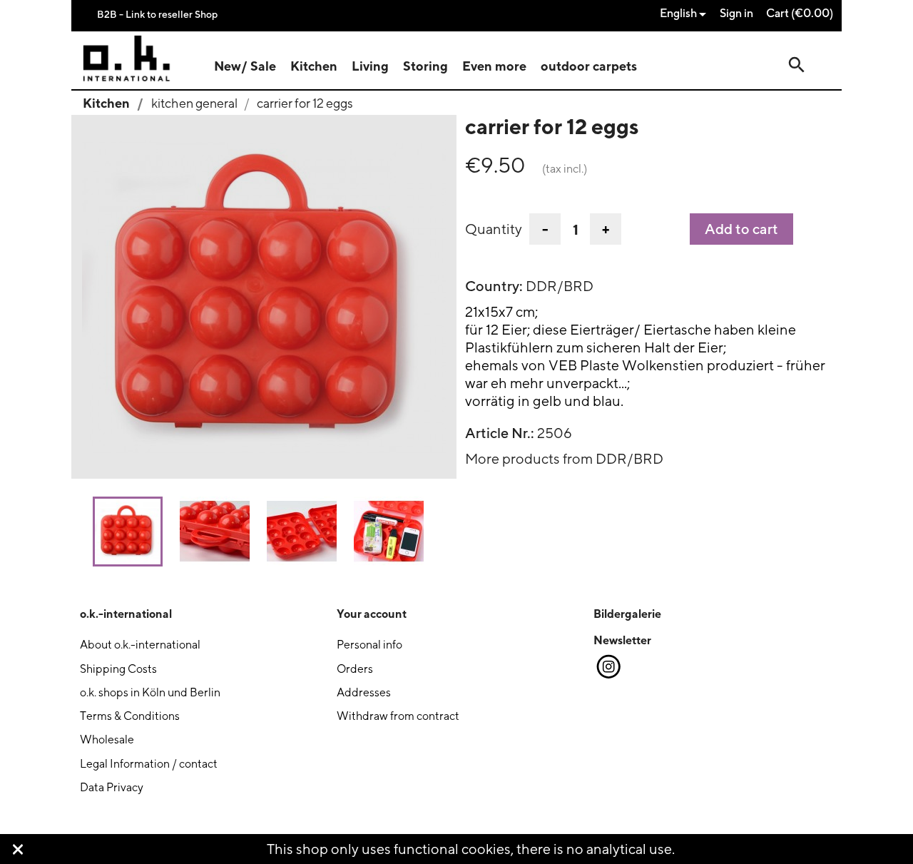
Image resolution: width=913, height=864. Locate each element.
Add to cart (741, 229)
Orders (355, 669)
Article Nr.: (499, 433)
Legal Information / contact (149, 764)
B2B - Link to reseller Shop (157, 14)
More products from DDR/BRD (564, 458)
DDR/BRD (559, 286)
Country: (494, 286)
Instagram (608, 667)
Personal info (369, 644)
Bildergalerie (627, 613)
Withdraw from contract (398, 716)
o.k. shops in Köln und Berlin (150, 692)
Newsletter (622, 640)
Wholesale (107, 739)
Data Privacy (111, 787)
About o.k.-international (140, 644)
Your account (372, 613)
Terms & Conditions (130, 716)
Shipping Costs (118, 669)
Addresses (364, 692)
